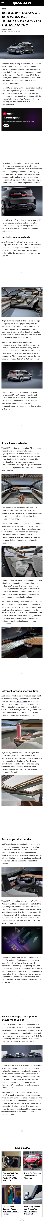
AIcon (37, 847)
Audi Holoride (21, 701)
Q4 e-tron (17, 1100)
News (3, 9)
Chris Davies (7, 29)
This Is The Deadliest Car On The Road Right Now (32, 1175)
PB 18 (10, 850)
